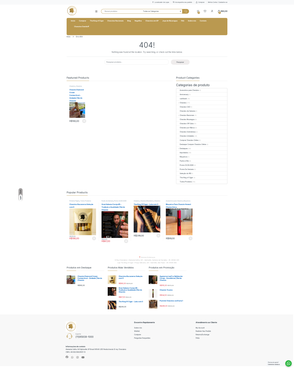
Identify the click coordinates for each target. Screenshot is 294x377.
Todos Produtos (186, 182)
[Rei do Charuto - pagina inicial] (72, 11)
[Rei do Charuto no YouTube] (83, 357)
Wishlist (137, 331)
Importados (184, 153)
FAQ (182, 21)
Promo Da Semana (187, 169)
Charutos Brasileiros (147, 201)
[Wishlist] (205, 11)
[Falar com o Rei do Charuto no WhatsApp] (72, 357)
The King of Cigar (97, 21)
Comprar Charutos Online (189, 140)
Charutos (72, 86)
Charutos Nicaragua (187, 119)
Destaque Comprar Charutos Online (193, 144)
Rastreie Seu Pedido (203, 331)
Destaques (184, 148)
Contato (203, 21)
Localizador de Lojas (162, 2)
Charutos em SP (152, 21)
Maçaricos (183, 157)
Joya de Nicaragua (169, 21)
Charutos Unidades (187, 136)
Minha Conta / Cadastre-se (217, 2)
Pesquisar (180, 62)
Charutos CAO (185, 107)
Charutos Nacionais (115, 21)
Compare (137, 335)
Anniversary (184, 94)
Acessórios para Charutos (189, 90)
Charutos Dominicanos (75, 87)
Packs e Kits (184, 161)
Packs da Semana (107, 201)
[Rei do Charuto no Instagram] (77, 357)
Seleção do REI (185, 173)
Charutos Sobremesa (187, 132)
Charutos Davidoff (81, 26)
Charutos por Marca (187, 128)
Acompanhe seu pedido (183, 2)
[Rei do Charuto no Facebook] (67, 357)
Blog (129, 21)
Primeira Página (74, 201)
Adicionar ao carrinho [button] (92, 238)
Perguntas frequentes (142, 338)
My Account (200, 328)
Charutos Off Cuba (187, 123)
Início (73, 21)
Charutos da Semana (187, 111)
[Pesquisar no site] (185, 11)
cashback (183, 99)
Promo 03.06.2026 (187, 165)
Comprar (201, 2)
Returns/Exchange (202, 335)
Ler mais (84, 121)
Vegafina (138, 21)
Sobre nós (192, 21)
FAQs (197, 338)
